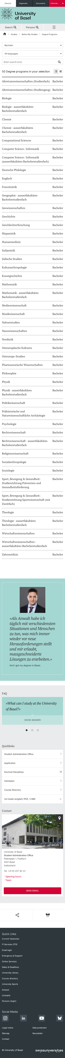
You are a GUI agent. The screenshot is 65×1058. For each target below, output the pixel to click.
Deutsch (8, 3)
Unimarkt (6, 995)
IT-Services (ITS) (9, 944)
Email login (7, 950)
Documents (40, 3)
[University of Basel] (18, 14)
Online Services (9, 961)
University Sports (10, 984)
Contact (5, 1039)
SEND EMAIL (32, 890)
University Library (10, 972)
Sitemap (5, 1033)
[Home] (5, 34)
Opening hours (13, 876)
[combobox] (32, 45)
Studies (14, 34)
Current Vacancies (10, 939)
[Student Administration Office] (59, 818)
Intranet (5, 990)
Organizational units (25, 3)
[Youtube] (41, 1018)
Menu (54, 27)
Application (9, 763)
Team (8, 880)
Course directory (10, 978)
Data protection (39, 1027)
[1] (27, 730)
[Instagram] (5, 1018)
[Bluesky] (59, 1018)
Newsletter (37, 1033)
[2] (32, 730)
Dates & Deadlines (10, 967)
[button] (17, 915)
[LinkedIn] (23, 1018)
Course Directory (12, 790)
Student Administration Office (18, 754)
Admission (9, 781)
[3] (38, 730)
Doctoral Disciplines (14, 772)
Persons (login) (9, 1001)
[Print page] (47, 915)
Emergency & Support (12, 955)
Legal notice (7, 1027)
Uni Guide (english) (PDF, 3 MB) (19, 799)
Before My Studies (29, 34)
